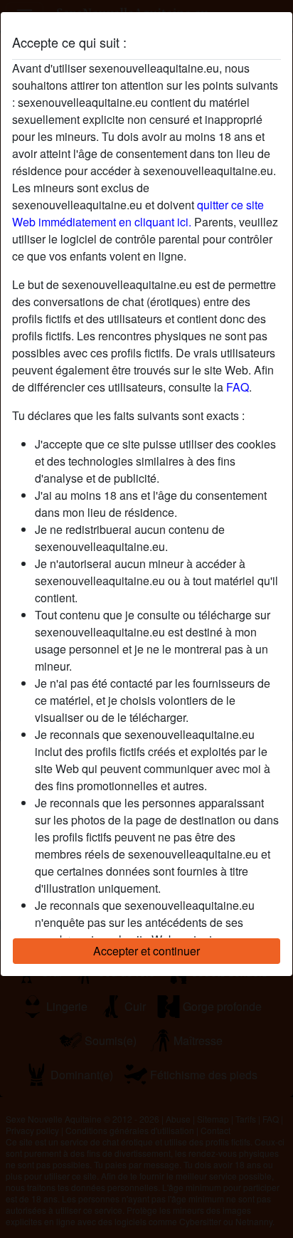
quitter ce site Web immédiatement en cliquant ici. (138, 213)
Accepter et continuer (146, 951)
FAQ (237, 387)
